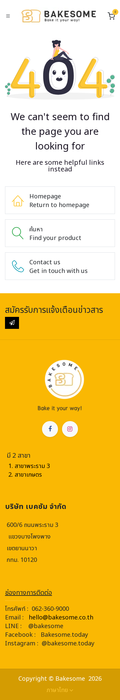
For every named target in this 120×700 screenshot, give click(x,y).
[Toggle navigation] (8, 16)
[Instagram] (70, 429)
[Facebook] (50, 429)
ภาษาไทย (57, 690)
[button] (12, 323)
